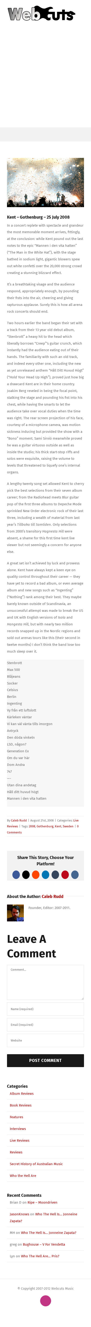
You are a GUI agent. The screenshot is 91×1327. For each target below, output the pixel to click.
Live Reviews (19, 1140)
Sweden (68, 826)
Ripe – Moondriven (42, 1202)
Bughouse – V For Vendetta (44, 1244)
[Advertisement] (45, 79)
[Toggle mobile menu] (82, 24)
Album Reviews (22, 1093)
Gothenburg (45, 826)
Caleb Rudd (19, 820)
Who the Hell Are (23, 1176)
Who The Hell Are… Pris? (40, 1256)
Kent (58, 826)
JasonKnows (19, 1214)
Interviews (18, 1129)
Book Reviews (21, 1105)
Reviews (16, 1152)
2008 (32, 826)
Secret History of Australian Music (36, 1164)
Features (16, 1117)
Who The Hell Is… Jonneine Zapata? (48, 1233)
